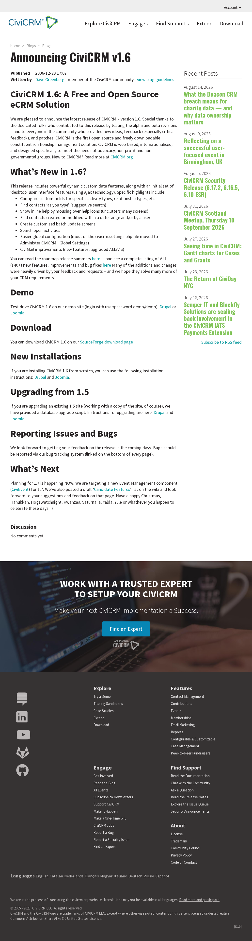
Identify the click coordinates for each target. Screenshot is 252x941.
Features (181, 688)
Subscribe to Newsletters (113, 797)
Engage (137, 23)
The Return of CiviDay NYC (210, 282)
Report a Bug (104, 832)
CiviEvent (20, 489)
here (96, 258)
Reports (177, 732)
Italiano (120, 875)
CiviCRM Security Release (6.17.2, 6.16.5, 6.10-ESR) (211, 187)
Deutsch (135, 875)
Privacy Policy (181, 855)
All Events (101, 790)
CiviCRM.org (121, 157)
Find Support (171, 23)
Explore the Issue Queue (190, 804)
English (42, 875)
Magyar (106, 875)
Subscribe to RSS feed (221, 342)
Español (162, 875)
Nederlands (73, 875)
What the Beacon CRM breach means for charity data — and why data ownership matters (211, 107)
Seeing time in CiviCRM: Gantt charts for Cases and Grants (213, 252)
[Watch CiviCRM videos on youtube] (23, 735)
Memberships (181, 718)
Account (231, 7)
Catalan (56, 875)
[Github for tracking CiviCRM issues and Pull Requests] (22, 770)
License (177, 834)
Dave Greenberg (49, 79)
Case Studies (104, 710)
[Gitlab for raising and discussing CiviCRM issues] (22, 753)
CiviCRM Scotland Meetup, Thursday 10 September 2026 (209, 219)
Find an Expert (126, 628)
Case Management (185, 746)
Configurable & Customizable (193, 739)
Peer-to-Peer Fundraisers (190, 753)
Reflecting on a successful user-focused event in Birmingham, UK (204, 151)
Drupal (165, 306)
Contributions (181, 703)
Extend (205, 23)
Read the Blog (104, 783)
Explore (102, 688)
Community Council (185, 848)
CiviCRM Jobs (104, 825)
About (178, 825)
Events (176, 710)
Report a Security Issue (111, 839)
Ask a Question (182, 790)
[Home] (32, 22)
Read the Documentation (190, 775)
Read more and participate (199, 899)
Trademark (179, 841)
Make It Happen (106, 811)
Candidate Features (112, 489)
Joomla (17, 313)
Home (15, 45)
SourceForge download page (106, 342)
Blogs (31, 45)
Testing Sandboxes (108, 703)
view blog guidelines (155, 79)
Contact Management (187, 696)
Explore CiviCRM (103, 23)
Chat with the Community (190, 783)
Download (231, 23)
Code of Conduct (184, 862)
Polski (148, 875)
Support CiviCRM (106, 804)
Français (92, 875)
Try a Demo (102, 696)
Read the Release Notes (189, 797)
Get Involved (103, 775)
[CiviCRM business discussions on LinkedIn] (21, 717)
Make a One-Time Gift (110, 818)
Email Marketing (183, 724)
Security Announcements (190, 811)
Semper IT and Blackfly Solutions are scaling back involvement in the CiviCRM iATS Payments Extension (212, 318)
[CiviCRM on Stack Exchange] (21, 699)
